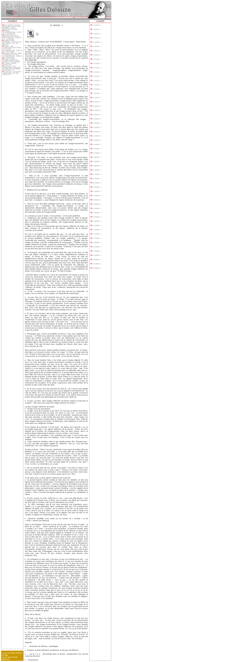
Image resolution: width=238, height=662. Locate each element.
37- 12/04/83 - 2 (96, 195)
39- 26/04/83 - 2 (96, 217)
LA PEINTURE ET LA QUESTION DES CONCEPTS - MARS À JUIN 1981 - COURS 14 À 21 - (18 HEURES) (11, 37)
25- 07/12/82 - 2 (96, 63)
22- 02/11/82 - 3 (96, 33)
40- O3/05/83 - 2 (97, 225)
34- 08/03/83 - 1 (96, 157)
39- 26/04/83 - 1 (96, 212)
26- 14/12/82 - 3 (96, 80)
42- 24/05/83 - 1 (96, 242)
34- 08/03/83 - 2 (96, 161)
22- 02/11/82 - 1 (96, 25)
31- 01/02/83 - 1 (96, 123)
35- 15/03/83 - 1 (96, 170)
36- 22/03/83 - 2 (96, 187)
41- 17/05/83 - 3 (96, 238)
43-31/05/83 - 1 (96, 259)
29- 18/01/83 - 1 (96, 106)
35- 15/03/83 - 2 (96, 174)
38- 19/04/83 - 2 (96, 204)
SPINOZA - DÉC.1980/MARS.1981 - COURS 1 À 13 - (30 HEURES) (11, 32)
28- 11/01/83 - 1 (96, 102)
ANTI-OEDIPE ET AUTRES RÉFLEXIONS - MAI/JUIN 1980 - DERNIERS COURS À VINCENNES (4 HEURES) (11, 27)
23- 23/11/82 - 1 (97, 42)
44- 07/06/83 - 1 (96, 268)
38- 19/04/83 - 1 (96, 200)
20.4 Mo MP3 (30, 38)
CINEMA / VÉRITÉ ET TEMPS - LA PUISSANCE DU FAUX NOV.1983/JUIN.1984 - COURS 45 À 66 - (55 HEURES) (12, 55)
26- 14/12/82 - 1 (96, 72)
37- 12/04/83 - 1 (96, 191)
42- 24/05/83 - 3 (96, 251)
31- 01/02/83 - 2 (96, 127)
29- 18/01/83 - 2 (96, 110)
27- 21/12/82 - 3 (96, 85)
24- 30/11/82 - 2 (96, 46)
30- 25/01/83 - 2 (96, 119)
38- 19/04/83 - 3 (96, 208)
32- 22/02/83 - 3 (96, 140)
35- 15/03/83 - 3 (96, 178)
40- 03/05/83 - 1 (96, 221)
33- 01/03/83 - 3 (96, 153)
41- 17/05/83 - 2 (96, 234)
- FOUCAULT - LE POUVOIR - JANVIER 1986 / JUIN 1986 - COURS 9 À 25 (12, 73)
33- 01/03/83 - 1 (96, 144)
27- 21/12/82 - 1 (96, 89)
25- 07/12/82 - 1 (96, 59)
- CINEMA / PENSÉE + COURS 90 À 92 (9, 64)
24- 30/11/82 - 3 (96, 55)
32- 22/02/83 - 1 (96, 131)
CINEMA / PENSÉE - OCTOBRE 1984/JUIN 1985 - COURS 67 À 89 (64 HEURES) (11, 60)
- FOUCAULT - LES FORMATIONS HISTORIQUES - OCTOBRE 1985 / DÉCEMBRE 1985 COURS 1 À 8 (11, 68)
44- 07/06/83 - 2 (96, 264)
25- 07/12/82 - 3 (96, 67)
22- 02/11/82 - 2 (96, 29)
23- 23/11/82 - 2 (96, 38)
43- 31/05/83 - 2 (96, 255)
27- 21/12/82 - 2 (96, 93)
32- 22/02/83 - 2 (96, 136)
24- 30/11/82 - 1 (96, 50)
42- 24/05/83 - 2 (96, 247)
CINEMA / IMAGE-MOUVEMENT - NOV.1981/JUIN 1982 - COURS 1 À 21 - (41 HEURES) (11, 43)
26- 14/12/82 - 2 (96, 76)
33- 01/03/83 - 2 (96, 148)
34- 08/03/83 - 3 (96, 166)
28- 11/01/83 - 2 (96, 97)
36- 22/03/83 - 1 (96, 183)
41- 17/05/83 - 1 (96, 229)
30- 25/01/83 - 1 (96, 114)
